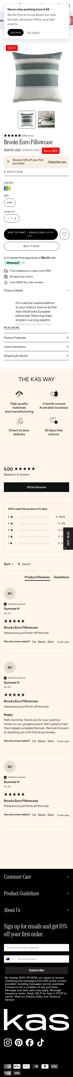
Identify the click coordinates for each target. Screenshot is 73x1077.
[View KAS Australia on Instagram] (8, 1042)
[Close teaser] (65, 548)
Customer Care (17, 876)
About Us (12, 910)
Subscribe (36, 970)
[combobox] (10, 959)
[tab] (37, 578)
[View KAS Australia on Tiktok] (40, 1042)
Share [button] (50, 641)
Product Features (15, 337)
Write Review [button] (36, 487)
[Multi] (7, 188)
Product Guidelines (21, 893)
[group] (36, 469)
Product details (13, 290)
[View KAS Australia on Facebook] (29, 1042)
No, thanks (33, 32)
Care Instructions (15, 346)
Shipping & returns (16, 355)
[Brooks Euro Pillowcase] (26, 119)
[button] (36, 135)
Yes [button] (34, 641)
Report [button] (42, 641)
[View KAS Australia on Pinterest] (19, 1042)
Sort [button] (7, 564)
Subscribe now (57, 161)
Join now (15, 32)
